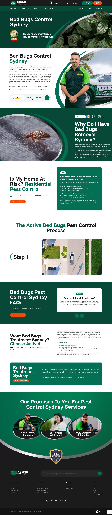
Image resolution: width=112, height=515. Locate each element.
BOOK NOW (97, 3)
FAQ (94, 488)
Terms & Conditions (97, 494)
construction (49, 8)
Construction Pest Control (42, 492)
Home (11, 486)
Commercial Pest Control (42, 488)
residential (13, 8)
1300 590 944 (88, 3)
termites (36, 8)
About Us (81, 8)
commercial (25, 8)
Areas (89, 8)
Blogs (94, 490)
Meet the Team (69, 488)
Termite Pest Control (41, 490)
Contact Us (99, 8)
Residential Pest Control (42, 486)
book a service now (18, 201)
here (11, 196)
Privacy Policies (96, 492)
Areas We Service (14, 490)
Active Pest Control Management (25, 511)
